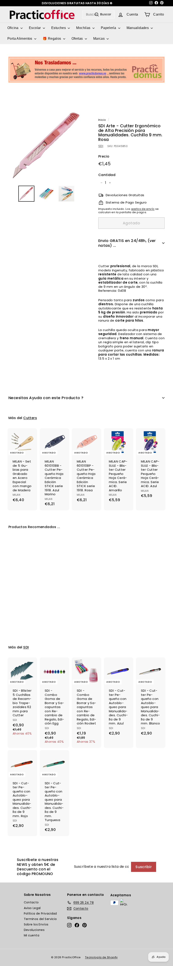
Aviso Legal (32, 908)
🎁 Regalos (52, 38)
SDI (100, 146)
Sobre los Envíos (36, 924)
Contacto (31, 902)
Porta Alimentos (20, 38)
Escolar (35, 28)
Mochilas (83, 28)
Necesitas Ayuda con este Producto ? (46, 397)
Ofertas (78, 38)
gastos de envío (143, 209)
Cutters (30, 417)
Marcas (99, 38)
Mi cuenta (31, 935)
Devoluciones (34, 930)
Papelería (109, 28)
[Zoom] (46, 144)
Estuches (59, 28)
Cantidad (106, 175)
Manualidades (138, 28)
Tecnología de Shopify (101, 957)
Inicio (102, 120)
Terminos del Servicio (40, 919)
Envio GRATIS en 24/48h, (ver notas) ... (127, 243)
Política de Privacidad (40, 913)
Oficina (13, 28)
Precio (103, 156)
